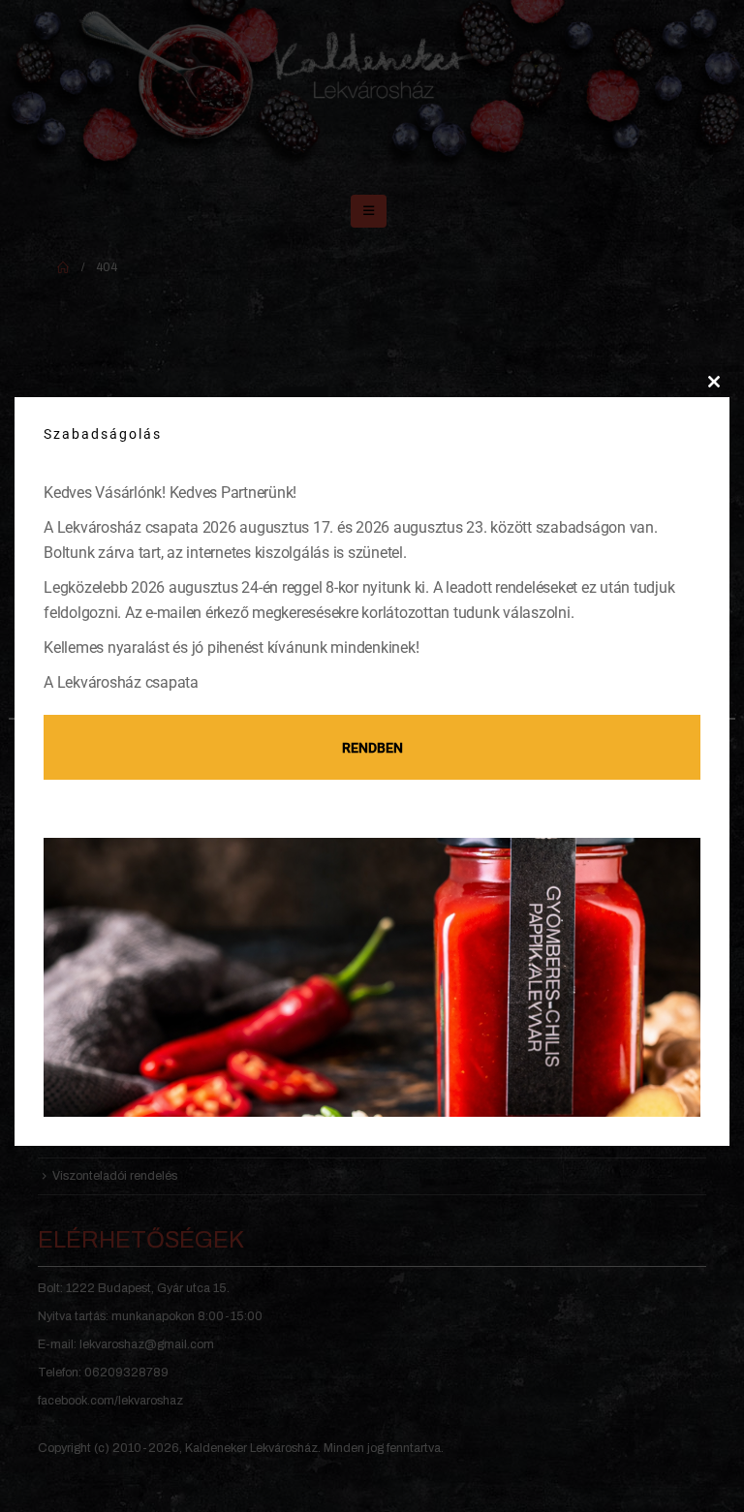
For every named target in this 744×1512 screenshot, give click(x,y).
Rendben (372, 748)
